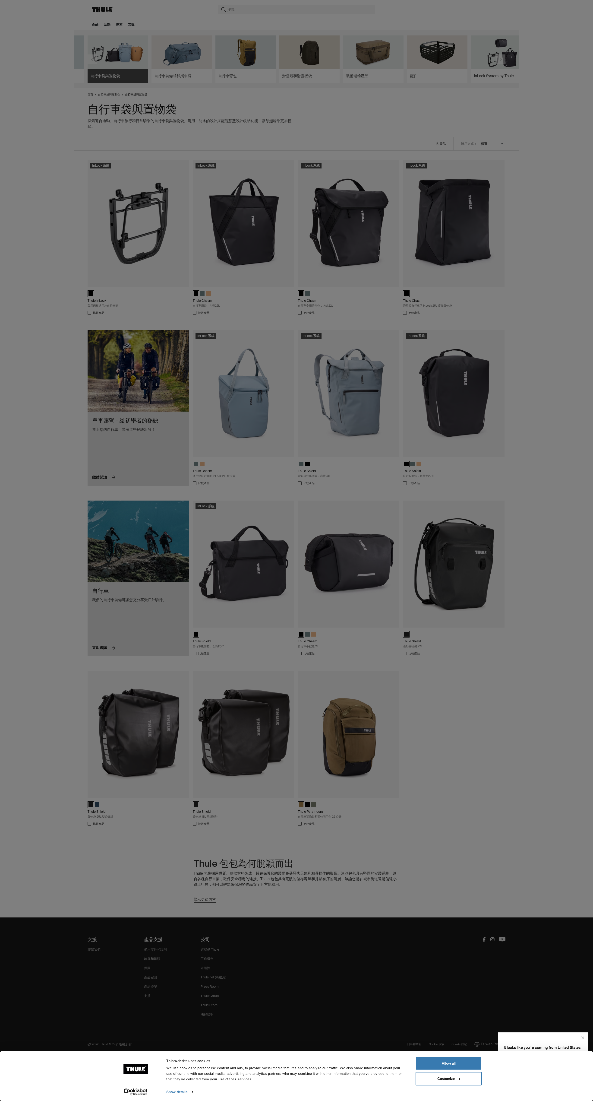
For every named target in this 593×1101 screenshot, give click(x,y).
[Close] (582, 1038)
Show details (176, 1092)
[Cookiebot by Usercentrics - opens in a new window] (135, 1091)
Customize (446, 1078)
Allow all (449, 1063)
